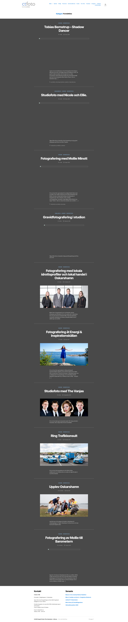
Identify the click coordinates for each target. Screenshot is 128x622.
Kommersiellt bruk (71, 3)
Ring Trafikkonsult (64, 436)
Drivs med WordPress (62, 619)
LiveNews (99, 3)
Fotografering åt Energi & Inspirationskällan (64, 334)
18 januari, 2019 (67, 221)
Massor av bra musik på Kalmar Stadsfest (76, 594)
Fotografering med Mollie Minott (64, 158)
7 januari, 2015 (68, 545)
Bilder (50, 3)
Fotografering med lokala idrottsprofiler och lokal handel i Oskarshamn (64, 274)
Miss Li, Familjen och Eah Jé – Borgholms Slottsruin (78, 597)
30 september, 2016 (67, 395)
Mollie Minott (53, 204)
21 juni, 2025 (67, 34)
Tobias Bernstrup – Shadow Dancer (64, 28)
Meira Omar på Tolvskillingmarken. (74, 602)
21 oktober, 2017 (67, 281)
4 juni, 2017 (67, 339)
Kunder (78, 3)
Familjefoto (58, 213)
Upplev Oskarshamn (64, 487)
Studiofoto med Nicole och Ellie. (64, 95)
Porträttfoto (66, 23)
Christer (61, 490)
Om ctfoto (83, 3)
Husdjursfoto (57, 91)
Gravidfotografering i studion (64, 217)
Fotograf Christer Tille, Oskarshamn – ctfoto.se (47, 619)
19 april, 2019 (67, 162)
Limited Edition (98, 5)
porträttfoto (53, 82)
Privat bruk (64, 3)
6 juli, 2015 (68, 490)
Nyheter (55, 3)
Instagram (93, 3)
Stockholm (62, 82)
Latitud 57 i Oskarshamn (72, 600)
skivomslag (58, 82)
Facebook (88, 3)
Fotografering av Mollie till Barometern (64, 539)
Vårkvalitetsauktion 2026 (72, 605)
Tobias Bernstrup (72, 82)
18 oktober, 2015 (67, 439)
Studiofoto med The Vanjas (64, 391)
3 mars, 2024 (67, 98)
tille (61, 34)
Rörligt (59, 3)
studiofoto (67, 82)
